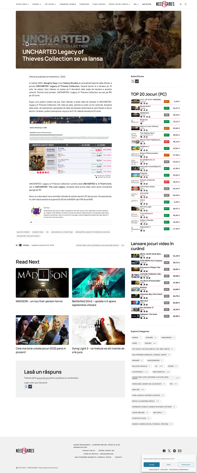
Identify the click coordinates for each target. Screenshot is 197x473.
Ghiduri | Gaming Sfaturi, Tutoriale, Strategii (152, 424)
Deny (169, 465)
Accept (151, 465)
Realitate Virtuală (141, 366)
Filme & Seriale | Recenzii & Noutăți (148, 395)
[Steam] (31, 222)
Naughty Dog (38, 232)
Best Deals (159, 412)
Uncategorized (155, 360)
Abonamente (168, 337)
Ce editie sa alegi (141, 418)
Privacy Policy (164, 469)
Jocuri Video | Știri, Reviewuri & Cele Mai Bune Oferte (97, 245)
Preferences (185, 465)
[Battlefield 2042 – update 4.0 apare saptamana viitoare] (98, 283)
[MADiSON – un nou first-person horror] (42, 283)
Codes (136, 343)
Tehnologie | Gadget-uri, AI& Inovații (148, 384)
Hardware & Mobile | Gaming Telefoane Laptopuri (153, 407)
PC (47, 232)
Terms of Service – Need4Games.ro (179, 469)
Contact (118, 457)
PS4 (173, 384)
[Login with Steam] (30, 386)
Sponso (136, 337)
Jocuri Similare (140, 412)
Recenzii (150, 343)
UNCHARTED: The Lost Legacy (28, 236)
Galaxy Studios (23, 232)
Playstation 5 (140, 372)
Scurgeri (151, 337)
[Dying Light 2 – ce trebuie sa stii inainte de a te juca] (98, 330)
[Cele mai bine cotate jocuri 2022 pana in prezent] (42, 330)
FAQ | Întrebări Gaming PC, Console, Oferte (151, 355)
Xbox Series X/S (161, 372)
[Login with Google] (26, 386)
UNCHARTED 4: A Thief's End (62, 232)
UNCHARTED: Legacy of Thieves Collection (93, 232)
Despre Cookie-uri (154, 469)
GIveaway (137, 360)
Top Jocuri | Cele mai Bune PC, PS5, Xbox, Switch (152, 349)
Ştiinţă (172, 366)
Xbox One (138, 390)
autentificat (42, 378)
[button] (181, 4)
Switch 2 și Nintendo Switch (145, 401)
